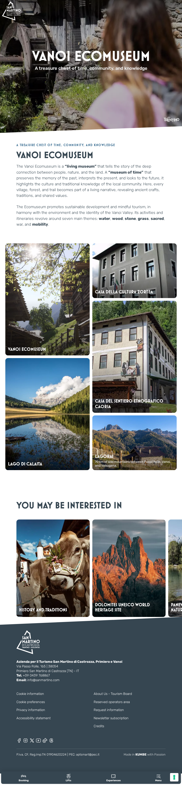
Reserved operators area (112, 702)
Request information (109, 710)
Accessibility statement (33, 718)
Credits (99, 726)
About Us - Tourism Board (113, 694)
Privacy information (30, 710)
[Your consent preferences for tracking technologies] (174, 777)
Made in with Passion (145, 754)
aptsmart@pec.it (87, 754)
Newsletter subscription (111, 718)
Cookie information (30, 694)
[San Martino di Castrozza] (11, 10)
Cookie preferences (30, 702)
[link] (23, 777)
